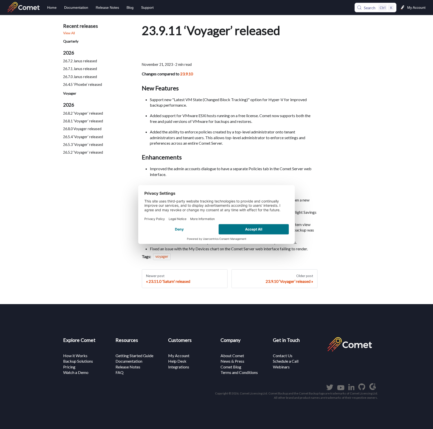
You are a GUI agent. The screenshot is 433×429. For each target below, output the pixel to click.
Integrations (178, 366)
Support (147, 8)
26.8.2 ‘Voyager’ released (83, 113)
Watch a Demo (75, 372)
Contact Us (282, 355)
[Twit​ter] (329, 388)
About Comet (232, 355)
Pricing (69, 366)
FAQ (120, 372)
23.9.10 (186, 73)
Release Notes (107, 8)
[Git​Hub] (361, 388)
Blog (130, 8)
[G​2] (372, 388)
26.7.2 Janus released (80, 61)
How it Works (75, 355)
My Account (416, 8)
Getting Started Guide (134, 355)
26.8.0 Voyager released (82, 129)
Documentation (76, 8)
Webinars (281, 366)
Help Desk (177, 361)
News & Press (232, 361)
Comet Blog (231, 366)
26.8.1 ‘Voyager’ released (83, 121)
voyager (161, 257)
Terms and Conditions (239, 372)
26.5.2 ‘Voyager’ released (83, 152)
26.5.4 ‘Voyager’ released (83, 137)
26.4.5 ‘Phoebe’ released (82, 84)
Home (52, 8)
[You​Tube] (340, 388)
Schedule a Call (285, 361)
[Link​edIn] (351, 388)
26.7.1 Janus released (80, 69)
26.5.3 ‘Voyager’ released (83, 144)
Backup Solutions (78, 361)
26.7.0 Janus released (80, 77)
